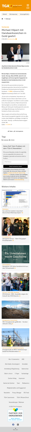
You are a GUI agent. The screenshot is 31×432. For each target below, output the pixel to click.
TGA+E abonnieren (9, 397)
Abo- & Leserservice (14, 359)
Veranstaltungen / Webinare (16, 402)
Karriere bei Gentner (8, 383)
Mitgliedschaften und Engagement (16, 388)
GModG (4, 14)
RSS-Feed (26, 392)
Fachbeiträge (25, 373)
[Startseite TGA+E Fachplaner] (12, 6)
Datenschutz (25, 369)
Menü (27, 8)
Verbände (6, 140)
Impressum (22, 378)
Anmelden (25, 364)
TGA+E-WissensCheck (23, 397)
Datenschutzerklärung (19, 179)
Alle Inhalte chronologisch (12, 364)
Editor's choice (8, 373)
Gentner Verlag (12, 378)
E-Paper (17, 373)
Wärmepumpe (13, 14)
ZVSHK (8, 124)
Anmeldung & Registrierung (11, 369)
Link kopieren (19, 131)
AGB (23, 359)
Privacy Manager (16, 392)
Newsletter (7, 392)
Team (18, 383)
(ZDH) (10, 91)
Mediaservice (25, 383)
